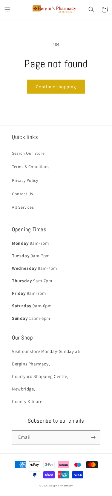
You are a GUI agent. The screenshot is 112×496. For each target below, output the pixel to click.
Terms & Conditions (31, 166)
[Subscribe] (93, 437)
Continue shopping (56, 86)
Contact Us (22, 193)
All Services (23, 207)
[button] (7, 9)
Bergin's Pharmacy (61, 485)
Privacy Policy (25, 180)
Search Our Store (28, 153)
